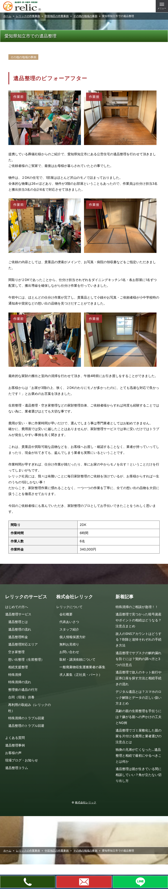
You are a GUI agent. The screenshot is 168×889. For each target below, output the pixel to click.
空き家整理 (16, 652)
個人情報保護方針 (72, 637)
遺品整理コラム (16, 768)
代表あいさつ (69, 622)
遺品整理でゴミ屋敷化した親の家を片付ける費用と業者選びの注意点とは (138, 736)
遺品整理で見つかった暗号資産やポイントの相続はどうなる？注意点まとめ (138, 620)
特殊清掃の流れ (19, 682)
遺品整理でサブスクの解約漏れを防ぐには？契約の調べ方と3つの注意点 (138, 659)
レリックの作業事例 (28, 16)
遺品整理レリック (22, 6)
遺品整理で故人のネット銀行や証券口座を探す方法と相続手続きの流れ (138, 678)
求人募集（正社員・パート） (80, 675)
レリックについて (69, 607)
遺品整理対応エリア (23, 644)
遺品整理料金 (18, 637)
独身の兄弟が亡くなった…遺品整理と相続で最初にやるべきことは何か (138, 755)
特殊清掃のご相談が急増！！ (137, 607)
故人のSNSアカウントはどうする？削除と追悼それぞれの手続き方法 (138, 640)
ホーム (7, 16)
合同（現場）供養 (21, 697)
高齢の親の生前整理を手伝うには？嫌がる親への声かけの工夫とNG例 (138, 717)
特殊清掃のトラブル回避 (26, 718)
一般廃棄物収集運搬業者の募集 (82, 667)
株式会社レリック (85, 802)
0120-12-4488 (27, 882)
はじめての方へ (16, 607)
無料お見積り (69, 644)
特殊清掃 (14, 675)
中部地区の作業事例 (57, 16)
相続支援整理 (18, 667)
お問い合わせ (69, 652)
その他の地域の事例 (85, 16)
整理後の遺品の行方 (23, 689)
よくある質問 (15, 738)
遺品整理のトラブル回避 (26, 726)
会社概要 (66, 614)
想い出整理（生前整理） (26, 659)
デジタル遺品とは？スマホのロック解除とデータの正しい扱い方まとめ (138, 698)
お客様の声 (13, 753)
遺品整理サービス (18, 614)
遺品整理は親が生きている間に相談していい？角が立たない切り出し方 (138, 775)
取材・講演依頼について (77, 659)
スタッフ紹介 (69, 629)
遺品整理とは (18, 622)
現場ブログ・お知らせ (21, 760)
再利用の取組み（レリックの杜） (29, 708)
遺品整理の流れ (19, 629)
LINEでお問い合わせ (140, 882)
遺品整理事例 (15, 745)
